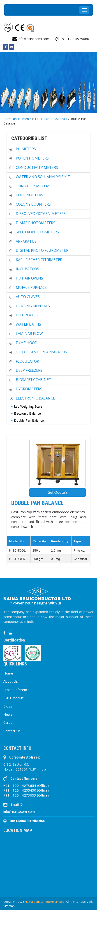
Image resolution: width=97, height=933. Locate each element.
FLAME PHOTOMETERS (35, 222)
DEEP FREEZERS (29, 370)
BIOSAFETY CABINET (33, 379)
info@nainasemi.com (19, 811)
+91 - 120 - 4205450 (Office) (26, 790)
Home (7, 119)
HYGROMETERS (29, 388)
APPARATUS (26, 241)
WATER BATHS (28, 324)
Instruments (23, 119)
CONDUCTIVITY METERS (37, 167)
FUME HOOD (26, 342)
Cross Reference (16, 689)
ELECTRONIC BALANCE (50, 119)
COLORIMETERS (29, 195)
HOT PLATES (27, 315)
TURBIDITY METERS (33, 185)
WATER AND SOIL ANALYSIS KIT (43, 176)
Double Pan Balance (29, 420)
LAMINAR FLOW (29, 333)
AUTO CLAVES (28, 296)
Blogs (7, 706)
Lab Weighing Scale (28, 406)
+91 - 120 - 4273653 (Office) (26, 795)
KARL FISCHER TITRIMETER (39, 259)
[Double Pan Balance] (57, 463)
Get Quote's (58, 492)
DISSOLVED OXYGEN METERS (41, 213)
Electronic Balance (27, 413)
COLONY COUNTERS (33, 204)
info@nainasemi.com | (34, 38)
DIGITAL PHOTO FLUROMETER (42, 250)
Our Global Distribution (27, 821)
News (7, 714)
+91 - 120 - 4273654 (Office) (26, 785)
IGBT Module (13, 698)
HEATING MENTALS (33, 305)
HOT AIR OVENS (29, 278)
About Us (10, 681)
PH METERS (26, 148)
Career (8, 722)
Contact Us (12, 731)
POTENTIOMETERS (32, 158)
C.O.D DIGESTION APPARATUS (41, 352)
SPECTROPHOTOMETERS (37, 232)
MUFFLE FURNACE (31, 287)
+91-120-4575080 (74, 38)
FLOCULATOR (27, 361)
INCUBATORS (27, 268)
